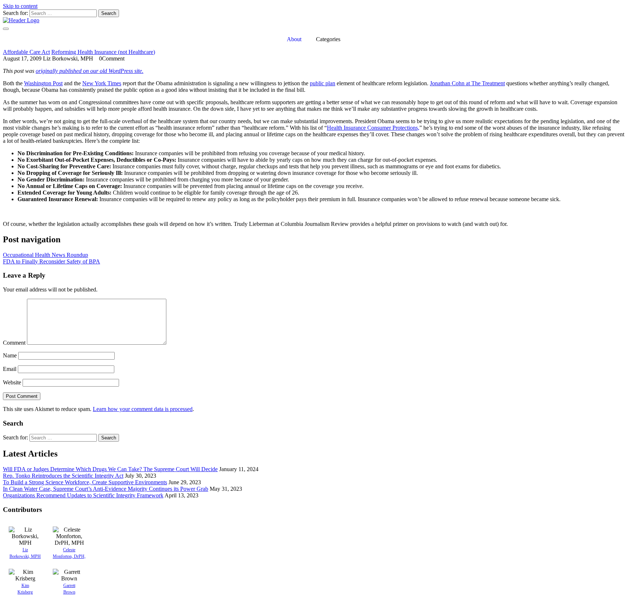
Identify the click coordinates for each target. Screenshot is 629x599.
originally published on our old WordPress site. (89, 71)
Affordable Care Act (26, 52)
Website (12, 382)
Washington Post (43, 83)
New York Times (101, 83)
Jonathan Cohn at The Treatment (467, 83)
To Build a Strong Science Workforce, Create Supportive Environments (85, 482)
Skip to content (20, 6)
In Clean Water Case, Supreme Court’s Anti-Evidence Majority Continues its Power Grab (105, 489)
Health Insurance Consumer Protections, (373, 128)
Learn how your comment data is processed (143, 409)
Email (9, 369)
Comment (14, 343)
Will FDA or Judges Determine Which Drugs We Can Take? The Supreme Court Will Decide (110, 469)
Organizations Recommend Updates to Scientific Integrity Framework (83, 495)
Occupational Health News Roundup (45, 255)
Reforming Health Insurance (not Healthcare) (103, 52)
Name (10, 355)
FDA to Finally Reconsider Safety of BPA (51, 261)
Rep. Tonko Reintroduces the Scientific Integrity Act (63, 476)
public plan (322, 83)
